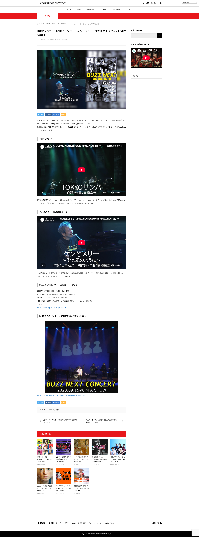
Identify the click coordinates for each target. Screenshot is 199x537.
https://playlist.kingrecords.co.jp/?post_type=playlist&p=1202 (61, 395)
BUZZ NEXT (44, 410)
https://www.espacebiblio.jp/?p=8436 (51, 307)
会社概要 (83, 523)
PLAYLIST (129, 10)
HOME (69, 10)
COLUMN (103, 10)
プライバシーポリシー (95, 523)
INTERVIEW (90, 10)
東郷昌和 (51, 410)
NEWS (79, 10)
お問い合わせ (109, 523)
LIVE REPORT (116, 10)
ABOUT (74, 523)
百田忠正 (56, 410)
